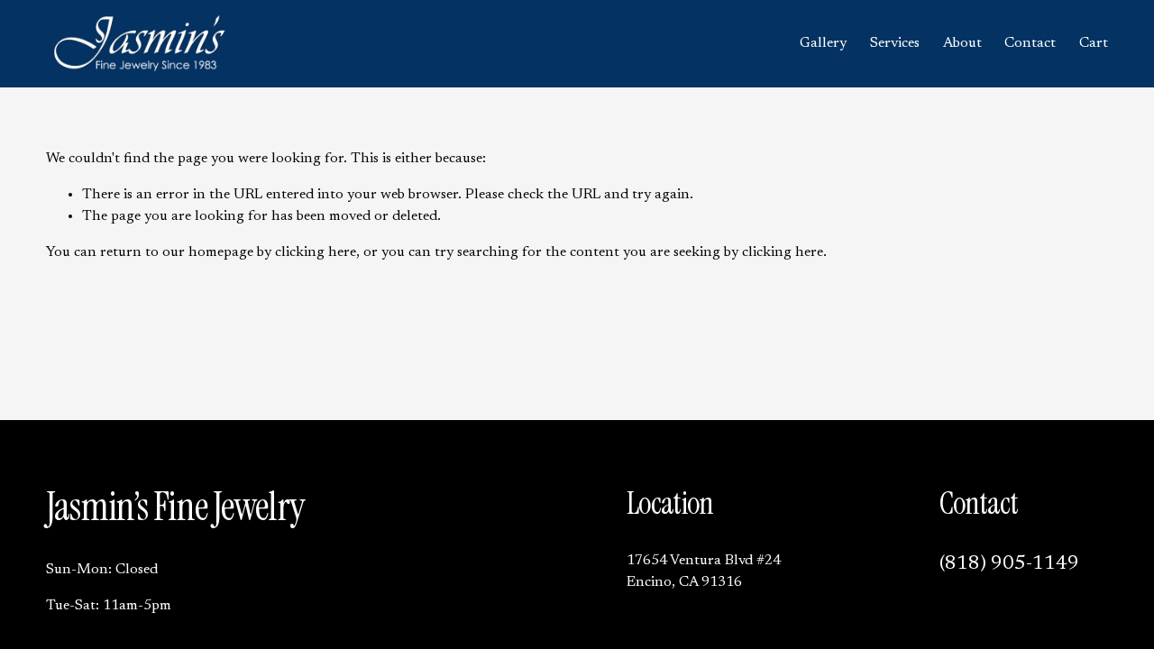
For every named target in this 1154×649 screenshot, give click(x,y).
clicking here (315, 252)
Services (895, 43)
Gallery (823, 43)
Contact (1030, 43)
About (962, 43)
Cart (1093, 43)
